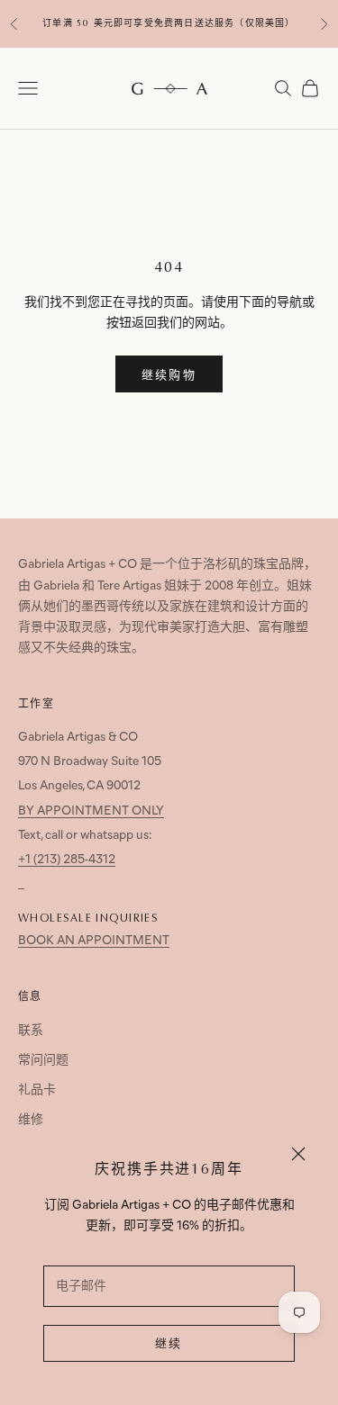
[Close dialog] (300, 562)
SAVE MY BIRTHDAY (169, 860)
